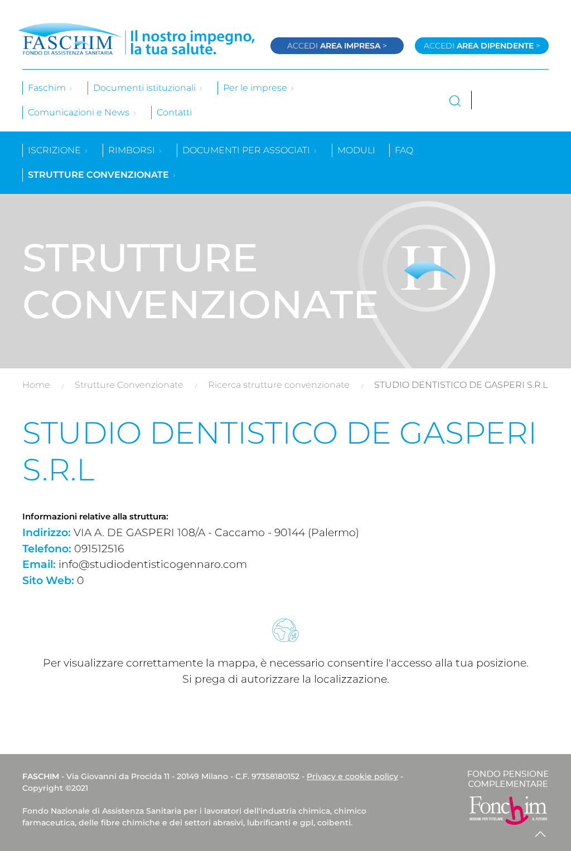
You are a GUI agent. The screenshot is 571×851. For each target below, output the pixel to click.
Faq (404, 150)
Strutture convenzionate (99, 174)
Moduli (356, 150)
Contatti (174, 112)
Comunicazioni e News (80, 112)
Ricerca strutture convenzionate (279, 385)
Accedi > (337, 46)
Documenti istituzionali (145, 87)
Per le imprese (256, 87)
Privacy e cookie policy (352, 776)
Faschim (48, 87)
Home (36, 385)
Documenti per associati (247, 150)
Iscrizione (55, 150)
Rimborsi (132, 150)
